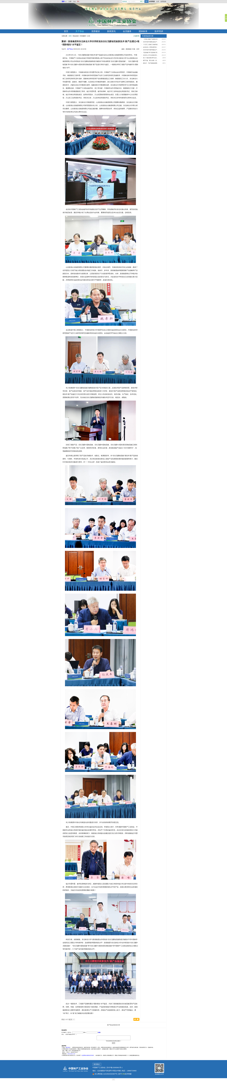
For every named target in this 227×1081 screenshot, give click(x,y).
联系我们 (97, 1064)
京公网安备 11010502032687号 (105, 1074)
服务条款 (68, 1047)
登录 (63, 1)
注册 (70, 1)
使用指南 (163, 1)
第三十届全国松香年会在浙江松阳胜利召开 (151, 57)
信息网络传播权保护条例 (87, 1055)
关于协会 (79, 31)
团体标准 (143, 31)
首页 (66, 31)
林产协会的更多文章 (113, 1025)
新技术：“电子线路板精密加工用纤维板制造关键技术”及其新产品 (151, 63)
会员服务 (127, 31)
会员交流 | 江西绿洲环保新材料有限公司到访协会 (151, 47)
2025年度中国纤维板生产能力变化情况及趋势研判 (151, 50)
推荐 (137, 36)
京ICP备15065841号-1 (115, 1067)
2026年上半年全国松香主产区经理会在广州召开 (151, 55)
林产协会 (70, 49)
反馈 (113, 1079)
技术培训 (159, 31)
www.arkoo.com (71, 1053)
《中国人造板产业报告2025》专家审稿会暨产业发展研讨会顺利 (151, 39)
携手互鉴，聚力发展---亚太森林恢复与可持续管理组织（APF (151, 60)
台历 (157, 1)
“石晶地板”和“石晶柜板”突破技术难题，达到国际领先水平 (151, 52)
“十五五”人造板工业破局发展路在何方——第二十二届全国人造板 (151, 44)
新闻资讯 (111, 31)
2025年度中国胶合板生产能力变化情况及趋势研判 (151, 42)
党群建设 (95, 31)
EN (78, 1)
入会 (74, 1)
